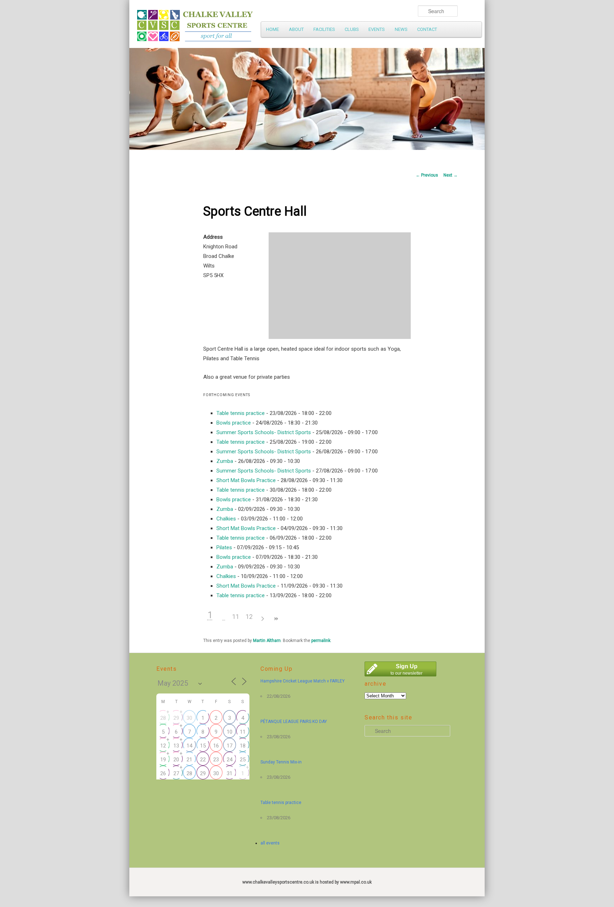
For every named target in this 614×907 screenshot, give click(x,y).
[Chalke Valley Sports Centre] (259, 23)
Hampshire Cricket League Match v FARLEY (302, 681)
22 (203, 759)
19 (163, 759)
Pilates (224, 547)
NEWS (401, 29)
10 (229, 732)
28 (163, 718)
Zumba (224, 461)
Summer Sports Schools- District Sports (263, 432)
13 (176, 746)
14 (189, 746)
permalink (320, 640)
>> (276, 618)
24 (229, 759)
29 (176, 718)
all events (270, 843)
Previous (427, 175)
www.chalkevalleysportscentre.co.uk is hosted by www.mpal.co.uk (307, 882)
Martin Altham (267, 640)
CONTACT (427, 29)
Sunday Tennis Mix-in (281, 762)
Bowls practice (233, 423)
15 (203, 746)
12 (249, 616)
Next (450, 175)
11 (235, 616)
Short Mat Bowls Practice (246, 480)
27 (176, 773)
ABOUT (296, 29)
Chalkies (226, 518)
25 (243, 759)
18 (243, 746)
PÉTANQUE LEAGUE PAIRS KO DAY (293, 721)
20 (176, 759)
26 (163, 773)
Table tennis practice (240, 413)
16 (216, 746)
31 (229, 773)
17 (229, 746)
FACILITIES (324, 29)
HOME (272, 29)
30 (189, 718)
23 (216, 759)
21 (189, 759)
